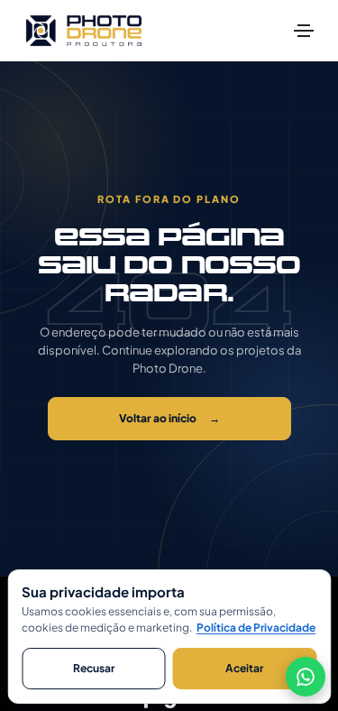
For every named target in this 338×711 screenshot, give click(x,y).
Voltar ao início (169, 418)
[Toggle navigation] (304, 30)
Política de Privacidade (255, 627)
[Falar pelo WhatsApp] (305, 677)
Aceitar (244, 668)
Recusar (93, 668)
